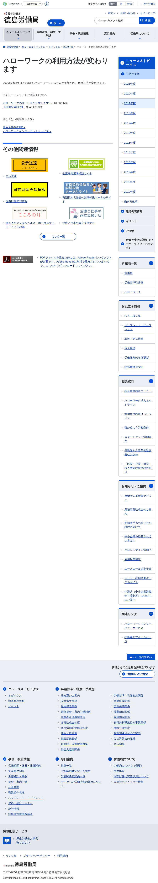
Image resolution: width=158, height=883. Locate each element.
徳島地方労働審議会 (20, 814)
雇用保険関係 (69, 706)
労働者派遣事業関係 (73, 717)
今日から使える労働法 (137, 549)
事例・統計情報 (19, 759)
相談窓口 (128, 381)
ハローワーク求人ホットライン (137, 402)
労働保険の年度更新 (136, 357)
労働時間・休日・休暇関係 (24, 765)
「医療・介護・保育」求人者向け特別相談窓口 (137, 467)
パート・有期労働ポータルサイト (137, 580)
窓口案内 (67, 759)
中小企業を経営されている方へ (137, 538)
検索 (148, 20)
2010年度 (130, 191)
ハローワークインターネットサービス (137, 625)
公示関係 (119, 744)
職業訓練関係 (69, 738)
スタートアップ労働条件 (137, 438)
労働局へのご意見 (138, 674)
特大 (129, 4)
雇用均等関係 (122, 717)
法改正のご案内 (70, 695)
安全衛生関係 (69, 700)
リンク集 (11, 855)
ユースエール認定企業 (137, 568)
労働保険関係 (122, 700)
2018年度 (130, 113)
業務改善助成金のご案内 (137, 511)
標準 (112, 4)
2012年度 (130, 172)
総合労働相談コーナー (137, 391)
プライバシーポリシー (36, 855)
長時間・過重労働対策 (74, 744)
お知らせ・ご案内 (134, 486)
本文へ (111, 13)
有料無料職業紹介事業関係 (130, 722)
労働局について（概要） (128, 765)
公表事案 (13, 787)
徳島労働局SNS (133, 367)
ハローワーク (132, 291)
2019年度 (130, 103)
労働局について (124, 759)
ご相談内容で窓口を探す (76, 771)
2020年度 (130, 93)
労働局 (128, 273)
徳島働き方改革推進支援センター (137, 452)
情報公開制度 (122, 727)
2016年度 (130, 132)
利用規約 (62, 855)
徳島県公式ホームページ (137, 639)
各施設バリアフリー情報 (128, 781)
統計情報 (13, 808)
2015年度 (130, 142)
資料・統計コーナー (20, 803)
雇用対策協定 (132, 559)
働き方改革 (131, 201)
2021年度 (130, 83)
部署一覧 (66, 765)
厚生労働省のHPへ (14, 127)
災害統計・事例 (17, 776)
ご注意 (130, 230)
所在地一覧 (129, 263)
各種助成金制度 (70, 722)
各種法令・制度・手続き (78, 689)
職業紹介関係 (122, 711)
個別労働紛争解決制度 (74, 727)
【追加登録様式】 (13, 107)
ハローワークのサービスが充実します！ (27, 103)
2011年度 (129, 181)
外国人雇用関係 (70, 749)
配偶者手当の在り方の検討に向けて (137, 524)
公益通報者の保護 (124, 738)
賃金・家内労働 (17, 781)
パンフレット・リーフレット (137, 327)
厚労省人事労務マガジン (137, 498)
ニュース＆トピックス (138, 63)
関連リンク (129, 614)
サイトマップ (147, 13)
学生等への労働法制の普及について (81, 783)
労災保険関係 (122, 706)
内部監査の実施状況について (131, 776)
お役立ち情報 (131, 306)
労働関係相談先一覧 (73, 776)
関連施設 (119, 771)
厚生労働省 (149, 4)
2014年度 (130, 152)
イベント (131, 221)
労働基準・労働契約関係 (128, 695)
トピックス (133, 73)
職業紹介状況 (16, 792)
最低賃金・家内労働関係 (76, 711)
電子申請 (129, 348)
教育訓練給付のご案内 (127, 733)
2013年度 (130, 162)
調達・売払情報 (133, 338)
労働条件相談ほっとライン (137, 416)
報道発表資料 (134, 211)
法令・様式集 (132, 315)
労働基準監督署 (133, 282)
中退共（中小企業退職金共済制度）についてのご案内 (137, 595)
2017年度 (130, 123)
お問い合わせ (127, 13)
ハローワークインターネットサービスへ (27, 131)
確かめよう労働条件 (136, 427)
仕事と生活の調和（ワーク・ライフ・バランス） (139, 243)
